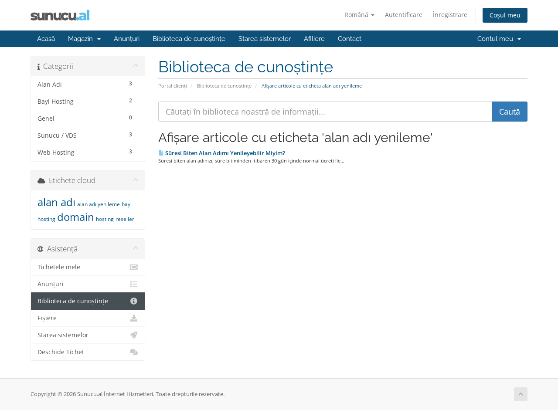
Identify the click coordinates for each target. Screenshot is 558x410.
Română (357, 14)
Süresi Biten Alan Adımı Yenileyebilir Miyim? (224, 153)
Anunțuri (127, 39)
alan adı (56, 202)
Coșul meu (505, 15)
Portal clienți (172, 85)
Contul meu (497, 39)
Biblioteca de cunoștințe (189, 39)
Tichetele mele (58, 267)
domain (75, 217)
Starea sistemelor (264, 39)
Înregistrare (450, 14)
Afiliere (314, 39)
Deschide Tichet (60, 352)
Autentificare (403, 14)
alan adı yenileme (98, 204)
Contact (349, 39)
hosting (105, 219)
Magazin (82, 39)
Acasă (46, 39)
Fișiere (47, 318)
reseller (125, 219)
